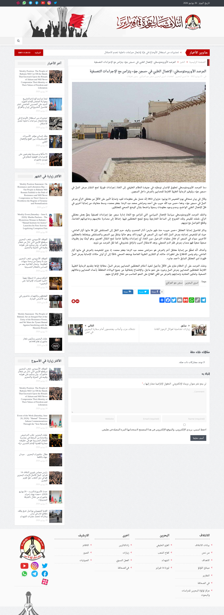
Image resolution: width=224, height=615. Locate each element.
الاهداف (206, 560)
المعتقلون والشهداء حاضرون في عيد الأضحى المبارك (33, 297)
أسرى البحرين (180, 76)
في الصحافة (204, 583)
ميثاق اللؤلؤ (204, 568)
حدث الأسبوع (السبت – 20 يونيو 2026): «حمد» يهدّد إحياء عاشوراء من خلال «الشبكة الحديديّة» (33, 496)
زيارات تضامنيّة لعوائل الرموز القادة (172, 329)
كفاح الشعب (163, 553)
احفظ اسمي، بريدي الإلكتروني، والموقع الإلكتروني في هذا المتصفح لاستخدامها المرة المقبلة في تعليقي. (153, 429)
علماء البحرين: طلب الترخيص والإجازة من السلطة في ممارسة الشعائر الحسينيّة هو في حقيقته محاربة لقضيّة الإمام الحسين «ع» (32, 439)
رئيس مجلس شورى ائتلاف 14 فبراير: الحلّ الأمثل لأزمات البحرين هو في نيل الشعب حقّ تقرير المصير (32, 476)
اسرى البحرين (160, 76)
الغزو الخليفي (162, 545)
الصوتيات (84, 560)
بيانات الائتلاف (202, 545)
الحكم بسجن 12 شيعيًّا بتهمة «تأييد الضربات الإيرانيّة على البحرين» (34, 281)
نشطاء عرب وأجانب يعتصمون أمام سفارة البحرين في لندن (109, 331)
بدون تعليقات (132, 76)
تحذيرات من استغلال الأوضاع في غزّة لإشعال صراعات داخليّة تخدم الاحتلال (141, 52)
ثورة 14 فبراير (162, 568)
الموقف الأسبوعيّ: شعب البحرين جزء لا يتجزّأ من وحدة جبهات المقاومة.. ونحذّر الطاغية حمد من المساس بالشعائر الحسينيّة (32, 263)
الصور (86, 553)
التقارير (206, 576)
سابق (184, 325)
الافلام (86, 545)
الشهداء (165, 560)
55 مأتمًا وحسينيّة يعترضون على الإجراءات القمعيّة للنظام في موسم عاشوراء (33, 157)
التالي (91, 325)
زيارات (126, 553)
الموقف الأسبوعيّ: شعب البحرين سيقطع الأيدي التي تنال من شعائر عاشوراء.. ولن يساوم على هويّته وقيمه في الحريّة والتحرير (32, 243)
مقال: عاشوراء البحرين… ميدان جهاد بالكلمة (33, 455)
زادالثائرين (124, 545)
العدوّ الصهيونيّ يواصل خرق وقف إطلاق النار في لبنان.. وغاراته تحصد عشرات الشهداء (32, 514)
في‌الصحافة (123, 568)
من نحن (206, 553)
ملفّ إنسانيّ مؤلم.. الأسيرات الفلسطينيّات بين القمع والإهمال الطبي (33, 139)
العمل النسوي (122, 560)
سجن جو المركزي (146, 76)
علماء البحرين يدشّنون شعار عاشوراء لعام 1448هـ (35, 340)
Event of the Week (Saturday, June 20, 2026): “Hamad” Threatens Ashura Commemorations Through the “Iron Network (32, 420)
